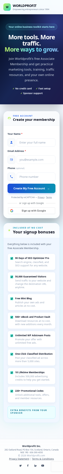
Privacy (41, 197)
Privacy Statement (19, 458)
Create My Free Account (31, 188)
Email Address (17, 151)
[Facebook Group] (28, 466)
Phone (16, 168)
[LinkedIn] (35, 466)
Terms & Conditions (43, 458)
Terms (49, 197)
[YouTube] (43, 466)
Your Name (15, 133)
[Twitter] (20, 466)
